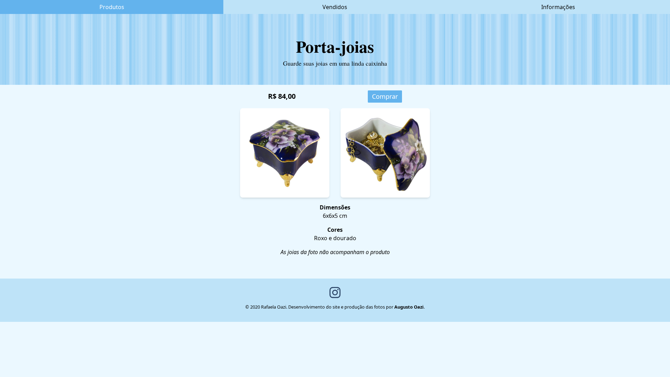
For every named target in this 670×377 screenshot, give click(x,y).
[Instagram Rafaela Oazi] (335, 292)
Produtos (111, 7)
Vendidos (334, 7)
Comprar (385, 96)
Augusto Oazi (409, 307)
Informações (558, 7)
